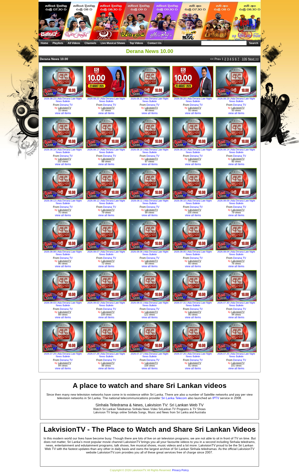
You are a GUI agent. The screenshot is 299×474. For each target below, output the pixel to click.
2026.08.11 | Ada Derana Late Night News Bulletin (149, 202)
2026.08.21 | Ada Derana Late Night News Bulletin (149, 100)
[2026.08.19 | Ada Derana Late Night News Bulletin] (236, 95)
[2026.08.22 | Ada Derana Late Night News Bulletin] (106, 95)
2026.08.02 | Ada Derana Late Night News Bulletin (106, 304)
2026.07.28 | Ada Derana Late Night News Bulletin (106, 355)
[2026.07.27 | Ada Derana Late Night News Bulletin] (149, 351)
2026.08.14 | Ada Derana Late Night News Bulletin (236, 151)
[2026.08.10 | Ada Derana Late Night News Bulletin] (193, 198)
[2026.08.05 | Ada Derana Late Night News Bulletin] (193, 249)
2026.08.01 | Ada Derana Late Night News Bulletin (149, 304)
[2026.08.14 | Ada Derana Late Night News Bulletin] (236, 147)
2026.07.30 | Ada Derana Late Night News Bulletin (236, 304)
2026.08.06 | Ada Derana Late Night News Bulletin (149, 253)
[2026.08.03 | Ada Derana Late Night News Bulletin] (63, 300)
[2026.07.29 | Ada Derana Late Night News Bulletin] (63, 351)
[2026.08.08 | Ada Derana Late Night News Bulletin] (63, 249)
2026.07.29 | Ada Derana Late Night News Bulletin (63, 355)
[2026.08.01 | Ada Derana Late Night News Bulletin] (149, 300)
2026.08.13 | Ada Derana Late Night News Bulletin (63, 202)
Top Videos (136, 43)
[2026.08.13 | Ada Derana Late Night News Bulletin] (63, 198)
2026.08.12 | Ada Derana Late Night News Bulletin (106, 202)
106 (244, 59)
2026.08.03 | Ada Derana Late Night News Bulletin (63, 304)
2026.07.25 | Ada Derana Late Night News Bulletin (236, 355)
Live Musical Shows (113, 43)
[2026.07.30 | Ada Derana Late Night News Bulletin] (236, 300)
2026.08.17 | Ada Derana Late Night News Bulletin (106, 151)
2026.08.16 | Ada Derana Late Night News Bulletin (149, 151)
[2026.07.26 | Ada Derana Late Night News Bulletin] (193, 351)
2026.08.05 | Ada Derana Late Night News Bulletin (193, 253)
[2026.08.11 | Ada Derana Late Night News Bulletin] (149, 198)
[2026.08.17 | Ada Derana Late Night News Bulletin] (106, 147)
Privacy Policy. (180, 470)
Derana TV (66, 104)
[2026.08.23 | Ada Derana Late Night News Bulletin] (63, 95)
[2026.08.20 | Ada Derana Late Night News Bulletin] (193, 95)
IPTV (215, 398)
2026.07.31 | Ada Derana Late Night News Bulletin (193, 304)
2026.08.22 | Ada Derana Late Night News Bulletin (106, 100)
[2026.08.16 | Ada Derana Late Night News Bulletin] (149, 147)
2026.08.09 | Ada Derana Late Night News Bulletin (236, 202)
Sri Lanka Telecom (174, 398)
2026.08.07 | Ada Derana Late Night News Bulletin (106, 253)
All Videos (74, 43)
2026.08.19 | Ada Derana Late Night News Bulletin (236, 100)
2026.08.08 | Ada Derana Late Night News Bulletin (63, 253)
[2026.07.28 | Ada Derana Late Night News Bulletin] (106, 351)
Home (44, 43)
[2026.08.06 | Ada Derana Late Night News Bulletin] (149, 249)
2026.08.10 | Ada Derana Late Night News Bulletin (193, 202)
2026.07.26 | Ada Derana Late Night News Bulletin (193, 355)
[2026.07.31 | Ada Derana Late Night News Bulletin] (193, 300)
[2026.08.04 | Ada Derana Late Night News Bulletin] (236, 249)
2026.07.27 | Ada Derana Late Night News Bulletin (149, 355)
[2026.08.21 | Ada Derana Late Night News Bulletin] (149, 95)
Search (253, 43)
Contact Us (155, 43)
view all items (63, 113)
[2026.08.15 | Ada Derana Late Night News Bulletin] (193, 147)
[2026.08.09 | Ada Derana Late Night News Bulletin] (236, 198)
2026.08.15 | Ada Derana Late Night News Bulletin (193, 151)
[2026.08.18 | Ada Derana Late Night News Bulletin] (63, 147)
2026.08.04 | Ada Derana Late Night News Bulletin (236, 253)
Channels (90, 43)
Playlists (58, 43)
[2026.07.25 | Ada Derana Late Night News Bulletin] (236, 351)
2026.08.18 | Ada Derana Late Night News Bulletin (63, 151)
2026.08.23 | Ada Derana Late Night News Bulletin (63, 100)
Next (253, 59)
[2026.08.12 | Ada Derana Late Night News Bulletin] (106, 198)
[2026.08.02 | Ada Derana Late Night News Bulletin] (106, 300)
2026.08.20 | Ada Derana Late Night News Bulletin (193, 100)
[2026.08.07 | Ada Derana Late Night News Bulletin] (106, 249)
